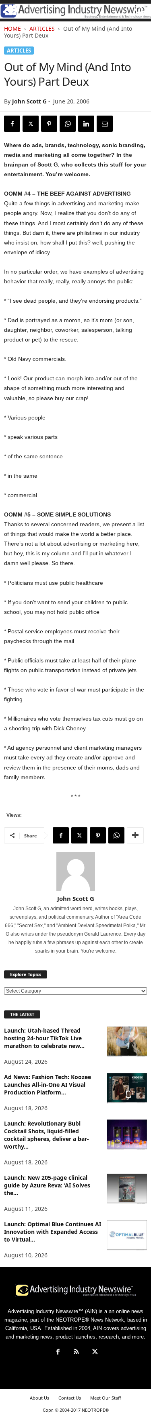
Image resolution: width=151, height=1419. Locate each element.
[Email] (105, 124)
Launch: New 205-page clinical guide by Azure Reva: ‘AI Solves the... (47, 1185)
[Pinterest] (49, 124)
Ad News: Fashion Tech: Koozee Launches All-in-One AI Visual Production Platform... (47, 1084)
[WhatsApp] (68, 124)
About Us (39, 1398)
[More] (135, 835)
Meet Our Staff (105, 1398)
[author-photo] (75, 871)
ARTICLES (42, 28)
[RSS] (76, 1352)
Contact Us (69, 1398)
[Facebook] (12, 124)
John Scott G (29, 101)
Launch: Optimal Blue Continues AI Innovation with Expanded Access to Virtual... (52, 1231)
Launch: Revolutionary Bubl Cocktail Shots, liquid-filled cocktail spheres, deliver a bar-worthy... (46, 1135)
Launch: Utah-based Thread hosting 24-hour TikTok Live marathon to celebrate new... (44, 1038)
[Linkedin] (86, 124)
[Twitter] (31, 124)
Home (12, 28)
